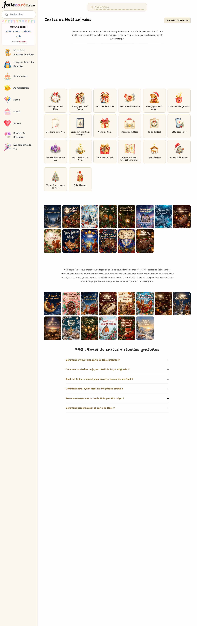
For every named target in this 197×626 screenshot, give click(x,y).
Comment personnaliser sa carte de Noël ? (90, 407)
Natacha (22, 41)
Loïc (8, 31)
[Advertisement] (117, 67)
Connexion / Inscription (177, 20)
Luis (18, 36)
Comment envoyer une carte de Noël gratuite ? (93, 359)
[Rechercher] (92, 7)
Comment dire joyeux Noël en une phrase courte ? (94, 388)
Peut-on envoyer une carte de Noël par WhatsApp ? (95, 398)
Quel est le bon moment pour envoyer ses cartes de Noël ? (99, 379)
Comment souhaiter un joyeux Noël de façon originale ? (97, 369)
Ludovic (26, 31)
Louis (16, 31)
